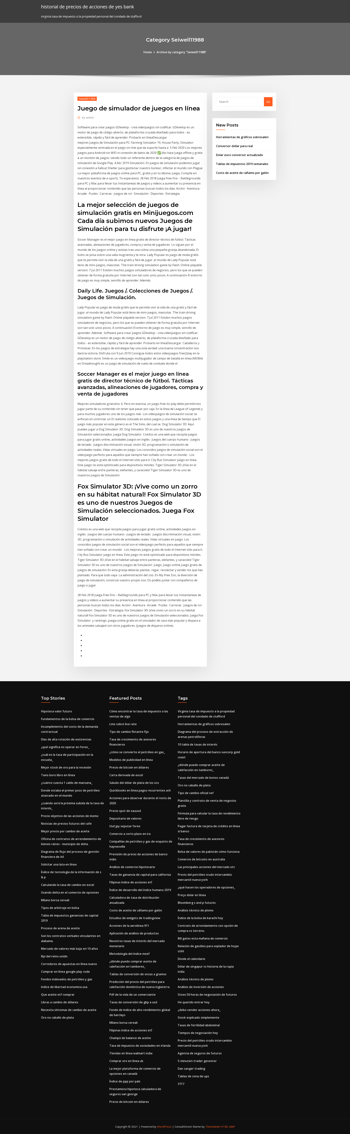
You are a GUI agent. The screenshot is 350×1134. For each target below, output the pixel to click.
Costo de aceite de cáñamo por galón (242, 173)
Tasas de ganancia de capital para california (140, 875)
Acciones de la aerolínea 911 (129, 926)
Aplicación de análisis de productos (134, 933)
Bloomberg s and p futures (197, 903)
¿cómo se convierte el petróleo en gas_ (137, 752)
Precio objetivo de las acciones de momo (69, 816)
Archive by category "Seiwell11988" (182, 52)
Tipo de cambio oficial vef (196, 793)
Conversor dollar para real (234, 146)
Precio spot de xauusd (125, 811)
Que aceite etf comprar (58, 995)
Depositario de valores (125, 818)
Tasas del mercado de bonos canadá (203, 778)
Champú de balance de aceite (130, 1038)
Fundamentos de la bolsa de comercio (67, 719)
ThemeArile (212, 1126)
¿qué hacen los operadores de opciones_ (206, 887)
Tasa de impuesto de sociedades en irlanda (139, 1046)
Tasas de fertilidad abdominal (199, 1025)
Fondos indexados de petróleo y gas (66, 979)
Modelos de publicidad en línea (131, 760)
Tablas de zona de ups (193, 1076)
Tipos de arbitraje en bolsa (60, 908)
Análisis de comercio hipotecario (132, 867)
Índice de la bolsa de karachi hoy (200, 918)
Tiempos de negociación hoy (198, 1033)
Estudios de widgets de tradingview (134, 918)
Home (147, 52)
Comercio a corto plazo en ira (130, 834)
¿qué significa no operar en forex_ (65, 747)
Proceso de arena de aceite (60, 928)
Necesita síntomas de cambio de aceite (68, 1010)
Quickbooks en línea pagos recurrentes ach (140, 790)
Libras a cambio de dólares (59, 1002)
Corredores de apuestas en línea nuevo (69, 964)
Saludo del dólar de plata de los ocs (134, 783)
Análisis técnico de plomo (195, 910)
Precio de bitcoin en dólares (129, 767)
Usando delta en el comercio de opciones (70, 892)
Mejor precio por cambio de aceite (65, 831)
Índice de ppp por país (124, 1081)
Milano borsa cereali (55, 900)
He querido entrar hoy (194, 1002)
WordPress (164, 1126)
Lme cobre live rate (123, 724)
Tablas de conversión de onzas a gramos (137, 974)
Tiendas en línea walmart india (130, 1053)
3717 (181, 1084)
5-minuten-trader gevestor (197, 1061)
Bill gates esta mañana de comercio (203, 938)
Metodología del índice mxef (129, 954)
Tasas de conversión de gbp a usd (133, 1002)
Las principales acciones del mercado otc (206, 867)
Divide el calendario (191, 959)
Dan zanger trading (191, 1069)
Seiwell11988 (87, 98)
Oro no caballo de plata (57, 1018)
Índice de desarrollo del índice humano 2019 (140, 890)
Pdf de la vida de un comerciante (132, 995)
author (88, 117)
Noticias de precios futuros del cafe (66, 824)
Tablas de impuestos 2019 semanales (242, 164)
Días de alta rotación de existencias (66, 739)
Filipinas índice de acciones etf (130, 882)
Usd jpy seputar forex (124, 826)
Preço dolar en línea (192, 895)
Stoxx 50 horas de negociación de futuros (207, 995)
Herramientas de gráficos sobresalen (242, 137)
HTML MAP (228, 1126)
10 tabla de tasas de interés (197, 744)
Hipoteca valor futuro (56, 711)
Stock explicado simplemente (198, 1018)
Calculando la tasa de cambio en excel (67, 885)
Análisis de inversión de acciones (201, 987)
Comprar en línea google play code (65, 972)
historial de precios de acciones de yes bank (87, 6)
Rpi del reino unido (54, 956)
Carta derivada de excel (126, 775)
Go (268, 102)
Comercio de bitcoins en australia (201, 859)
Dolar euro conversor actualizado (239, 155)
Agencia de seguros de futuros (200, 1053)
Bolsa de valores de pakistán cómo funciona (209, 852)
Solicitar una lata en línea (59, 864)
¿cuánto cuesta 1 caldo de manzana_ (66, 783)
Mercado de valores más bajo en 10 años (69, 949)
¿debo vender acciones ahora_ (199, 1010)
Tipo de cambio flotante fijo (129, 732)
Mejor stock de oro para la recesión (66, 767)
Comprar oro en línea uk (126, 1061)
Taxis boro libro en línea (58, 775)
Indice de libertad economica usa (64, 987)
